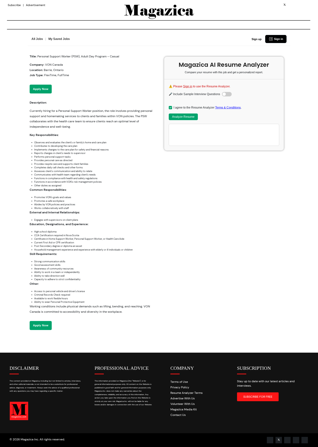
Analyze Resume (183, 116)
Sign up (257, 39)
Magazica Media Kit (183, 409)
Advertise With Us (182, 398)
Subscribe (14, 5)
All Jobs (37, 38)
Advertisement (35, 5)
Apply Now (40, 89)
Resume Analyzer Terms (186, 393)
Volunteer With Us (182, 404)
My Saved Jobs (59, 38)
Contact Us (178, 415)
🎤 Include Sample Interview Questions (194, 94)
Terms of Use (179, 382)
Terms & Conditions (228, 107)
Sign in (278, 38)
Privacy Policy (179, 387)
